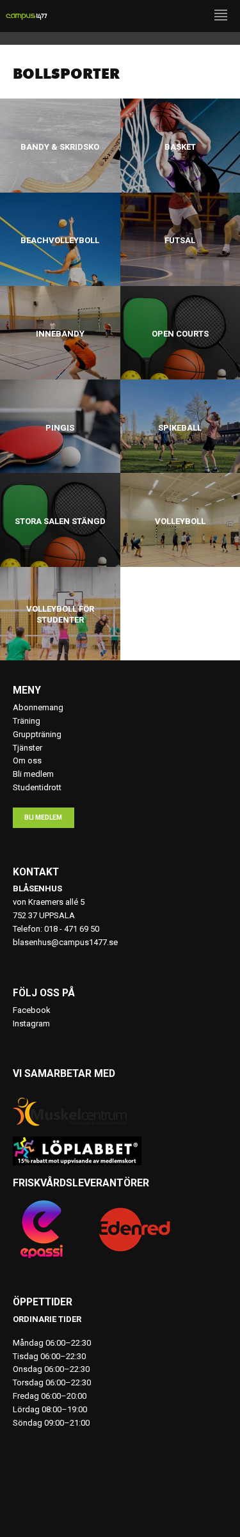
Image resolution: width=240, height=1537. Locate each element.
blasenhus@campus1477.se (65, 942)
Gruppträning (37, 734)
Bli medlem (33, 774)
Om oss (27, 760)
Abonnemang (38, 707)
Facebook (32, 1010)
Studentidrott (37, 787)
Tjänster (27, 748)
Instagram (31, 1023)
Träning (26, 721)
